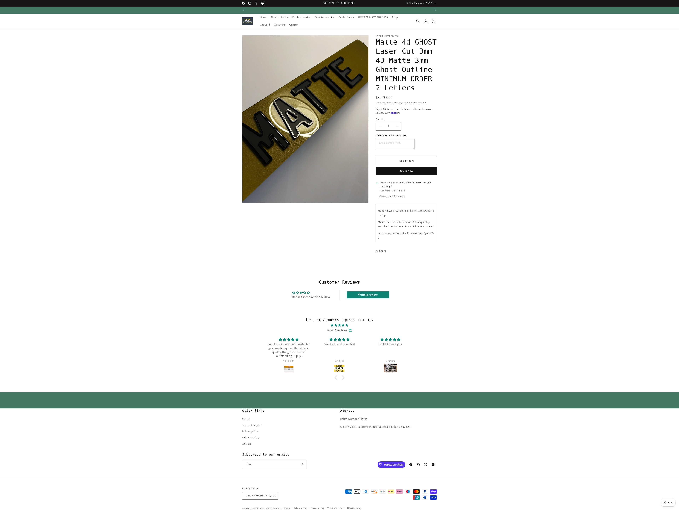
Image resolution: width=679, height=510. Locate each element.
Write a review (368, 294)
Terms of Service (251, 425)
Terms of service (335, 508)
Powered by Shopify (280, 508)
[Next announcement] (435, 10)
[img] (339, 325)
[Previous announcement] (243, 10)
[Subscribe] (302, 464)
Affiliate (246, 444)
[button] (418, 21)
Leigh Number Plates (260, 508)
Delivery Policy (250, 437)
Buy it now (406, 170)
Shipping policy (354, 508)
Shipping (397, 103)
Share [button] (382, 250)
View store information (392, 196)
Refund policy (250, 431)
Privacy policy (317, 508)
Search (246, 419)
